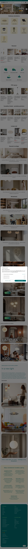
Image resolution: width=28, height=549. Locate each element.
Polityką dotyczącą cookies (18, 270)
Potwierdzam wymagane (8, 280)
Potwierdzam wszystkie (20, 280)
